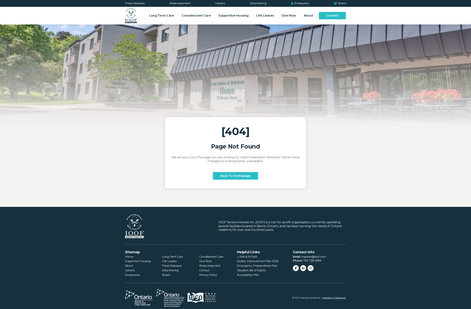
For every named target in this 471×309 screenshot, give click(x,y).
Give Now (288, 15)
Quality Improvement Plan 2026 (257, 261)
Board (341, 3)
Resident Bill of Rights (251, 270)
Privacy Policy (208, 275)
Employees (301, 3)
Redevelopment (180, 3)
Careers (220, 3)
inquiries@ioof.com (314, 256)
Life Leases (265, 15)
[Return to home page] (131, 15)
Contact (332, 15)
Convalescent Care (196, 15)
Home (129, 256)
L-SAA (241, 256)
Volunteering (258, 3)
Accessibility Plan (248, 275)
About (308, 15)
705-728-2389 (312, 260)
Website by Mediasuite (334, 297)
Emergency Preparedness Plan (257, 265)
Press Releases (135, 3)
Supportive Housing (233, 15)
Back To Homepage (235, 176)
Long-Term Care (161, 15)
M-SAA (252, 256)
